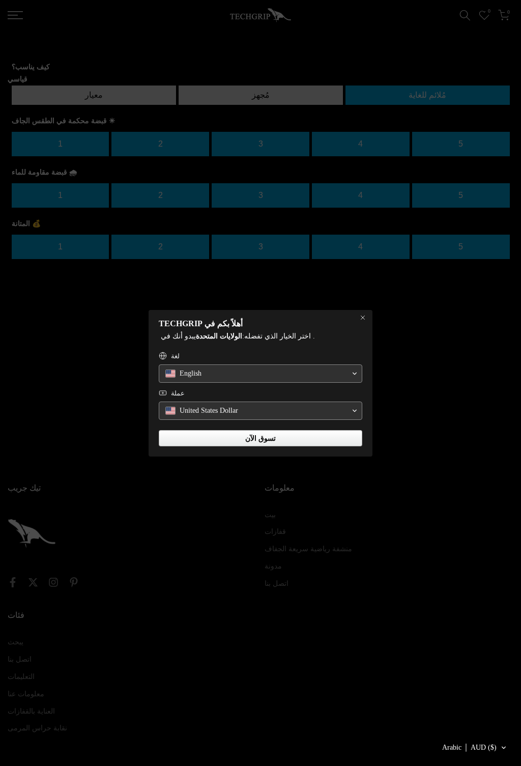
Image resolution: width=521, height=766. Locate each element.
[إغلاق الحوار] (362, 317)
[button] (474, 748)
